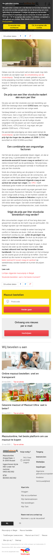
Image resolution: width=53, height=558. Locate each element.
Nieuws (44, 535)
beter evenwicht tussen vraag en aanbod (19, 260)
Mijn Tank (24, 507)
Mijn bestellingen (27, 503)
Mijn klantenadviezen (29, 499)
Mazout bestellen (26, 530)
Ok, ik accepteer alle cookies (39, 26)
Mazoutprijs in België (9, 530)
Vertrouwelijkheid (43, 481)
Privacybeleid (7, 21)
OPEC (33, 183)
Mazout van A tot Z (32, 535)
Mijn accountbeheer (29, 495)
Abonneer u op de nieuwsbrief (33, 518)
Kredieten (40, 477)
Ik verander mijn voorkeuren (14, 26)
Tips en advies (19, 382)
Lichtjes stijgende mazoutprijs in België (18, 273)
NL (7, 523)
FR (20, 523)
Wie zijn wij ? (8, 540)
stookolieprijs (7, 135)
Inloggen (24, 492)
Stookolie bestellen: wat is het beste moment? (21, 277)
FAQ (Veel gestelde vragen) (27, 460)
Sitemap (18, 540)
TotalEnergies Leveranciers (13, 535)
